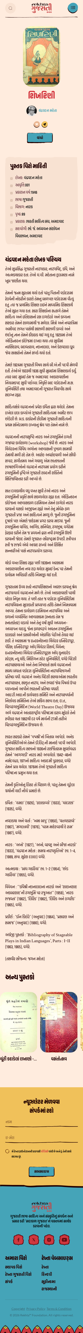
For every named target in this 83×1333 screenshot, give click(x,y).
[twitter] (34, 1240)
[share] (45, 124)
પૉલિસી (45, 1151)
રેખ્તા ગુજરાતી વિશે (18, 1274)
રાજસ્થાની (49, 1289)
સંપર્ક (9, 1282)
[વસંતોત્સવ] (58, 1022)
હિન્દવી (47, 1274)
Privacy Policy (35, 1309)
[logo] (41, 8)
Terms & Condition (59, 1309)
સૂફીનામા (49, 1282)
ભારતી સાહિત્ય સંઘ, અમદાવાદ (45, 222)
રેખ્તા (45, 1267)
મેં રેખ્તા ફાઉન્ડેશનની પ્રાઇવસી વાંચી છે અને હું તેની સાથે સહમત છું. (41, 1154)
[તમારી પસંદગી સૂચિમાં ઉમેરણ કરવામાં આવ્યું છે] (37, 124)
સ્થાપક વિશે (13, 1267)
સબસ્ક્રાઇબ (41, 1171)
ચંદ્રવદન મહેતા (48, 111)
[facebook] (18, 1240)
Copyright (18, 1309)
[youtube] (64, 1240)
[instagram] (49, 1240)
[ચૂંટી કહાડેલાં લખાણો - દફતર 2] (18, 1022)
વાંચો (40, 137)
